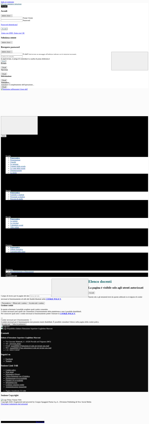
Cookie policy (11, 370)
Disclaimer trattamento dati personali (14, 404)
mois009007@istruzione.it (30, 346)
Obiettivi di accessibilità (14, 381)
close (3, 136)
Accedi (4, 6)
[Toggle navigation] (19, 125)
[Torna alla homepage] (14, 89)
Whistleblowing (11, 383)
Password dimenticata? (9, 25)
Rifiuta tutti (20, 303)
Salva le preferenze (18, 324)
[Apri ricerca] (129, 61)
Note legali (10, 372)
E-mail (25, 54)
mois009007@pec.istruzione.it (30, 348)
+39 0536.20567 (15, 344)
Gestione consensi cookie (15, 385)
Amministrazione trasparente (16, 387)
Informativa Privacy (13, 374)
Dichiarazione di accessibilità (16, 378)
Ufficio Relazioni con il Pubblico (18, 376)
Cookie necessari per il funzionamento (15, 320)
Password (26, 20)
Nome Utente (28, 18)
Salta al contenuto (7, 2)
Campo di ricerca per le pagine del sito (15, 296)
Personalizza (6, 303)
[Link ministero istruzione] (11, 4)
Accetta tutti (36, 303)
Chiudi (4, 67)
